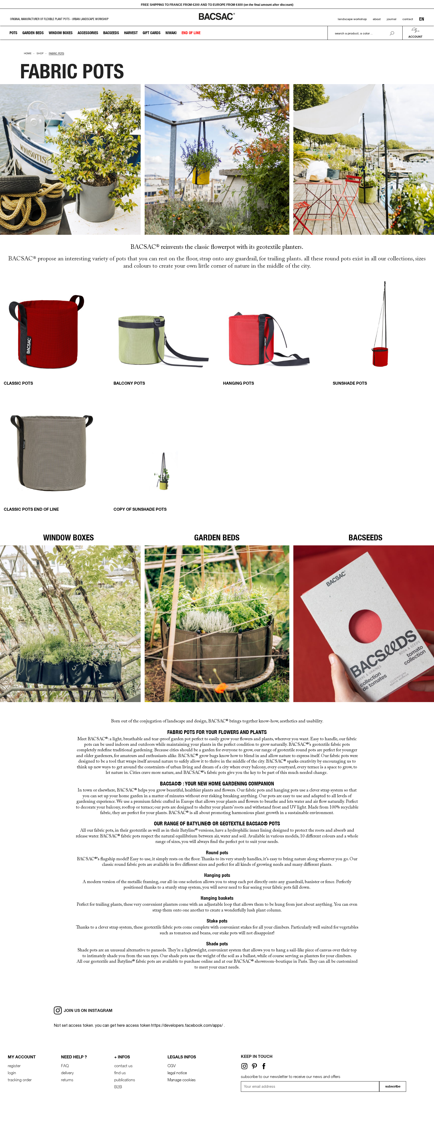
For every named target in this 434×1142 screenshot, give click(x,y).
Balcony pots (129, 383)
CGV (172, 1065)
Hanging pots (238, 383)
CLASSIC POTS (18, 383)
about (377, 19)
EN (421, 19)
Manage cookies (182, 1079)
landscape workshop (352, 19)
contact (407, 19)
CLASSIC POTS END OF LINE (31, 509)
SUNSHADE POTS (350, 383)
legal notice (177, 1072)
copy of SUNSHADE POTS (140, 509)
